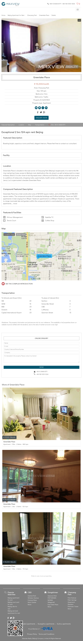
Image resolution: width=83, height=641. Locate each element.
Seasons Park (52, 596)
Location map (9, 234)
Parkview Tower (73, 606)
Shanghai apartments (27, 624)
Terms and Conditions (46, 634)
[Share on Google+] (44, 112)
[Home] (11, 4)
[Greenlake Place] (41, 414)
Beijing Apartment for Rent (16, 15)
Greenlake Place (44, 15)
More (29, 604)
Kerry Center (32, 602)
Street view (21, 234)
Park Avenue (72, 598)
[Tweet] (41, 112)
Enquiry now (41, 118)
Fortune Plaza (32, 600)
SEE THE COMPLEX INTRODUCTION (19, 284)
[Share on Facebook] (38, 112)
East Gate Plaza (53, 604)
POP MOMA (52, 598)
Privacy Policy (32, 634)
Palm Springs (72, 600)
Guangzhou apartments (46, 624)
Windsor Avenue (33, 598)
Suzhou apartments (64, 624)
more (15, 204)
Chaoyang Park (32, 15)
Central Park (32, 596)
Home (3, 15)
